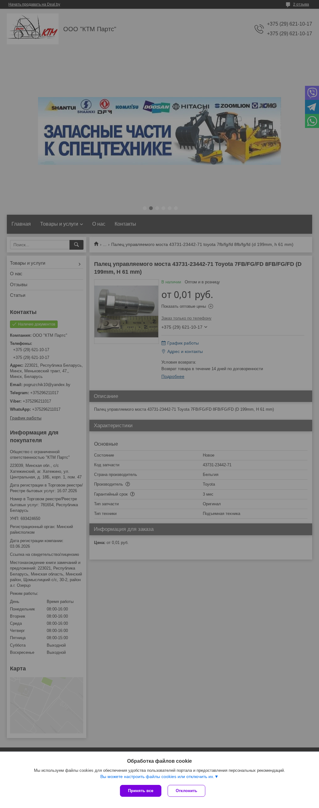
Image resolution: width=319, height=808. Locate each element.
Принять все (140, 790)
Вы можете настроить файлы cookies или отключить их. (157, 776)
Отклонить (186, 790)
